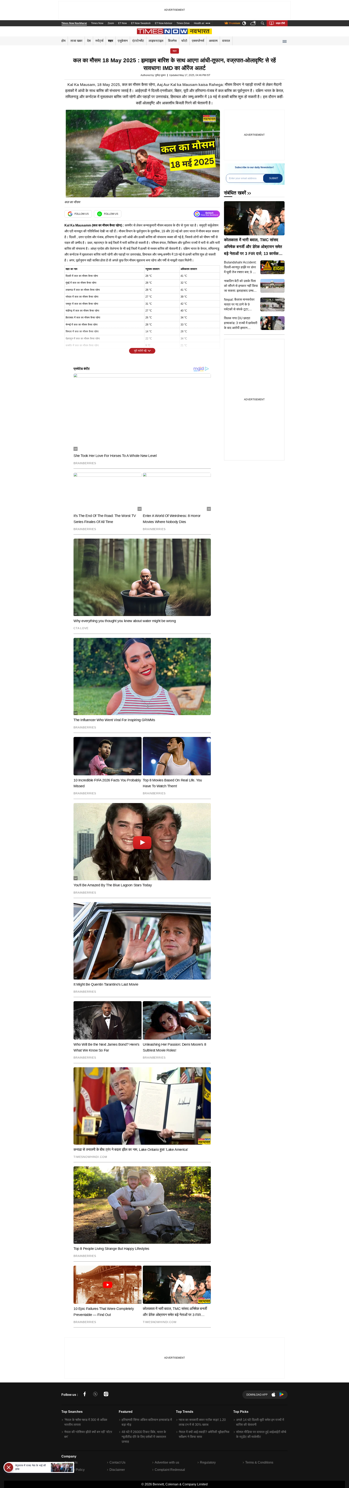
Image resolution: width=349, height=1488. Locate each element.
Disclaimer (117, 1469)
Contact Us (117, 1462)
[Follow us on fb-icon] (85, 1395)
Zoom (111, 23)
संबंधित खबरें (235, 193)
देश (89, 40)
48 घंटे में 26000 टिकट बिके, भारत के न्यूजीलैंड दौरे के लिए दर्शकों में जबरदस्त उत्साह (144, 1436)
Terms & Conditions (259, 1462)
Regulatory (208, 1462)
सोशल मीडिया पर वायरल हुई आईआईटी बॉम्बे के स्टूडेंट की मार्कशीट (261, 1434)
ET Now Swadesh (141, 23)
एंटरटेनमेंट (138, 40)
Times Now (97, 23)
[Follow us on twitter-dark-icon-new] (95, 1395)
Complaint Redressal (170, 1469)
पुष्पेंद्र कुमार (160, 75)
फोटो (184, 40)
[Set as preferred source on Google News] (207, 214)
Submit (273, 178)
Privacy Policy (74, 1469)
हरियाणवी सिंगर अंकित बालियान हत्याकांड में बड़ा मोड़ (147, 1422)
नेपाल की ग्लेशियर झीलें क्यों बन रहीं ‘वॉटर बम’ (88, 1434)
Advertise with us (167, 1462)
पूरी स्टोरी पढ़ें (140, 350)
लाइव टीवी (280, 23)
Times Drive (183, 23)
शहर (110, 40)
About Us (71, 1462)
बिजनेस (172, 40)
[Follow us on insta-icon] (106, 1395)
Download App (257, 1394)
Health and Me (202, 23)
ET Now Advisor (163, 23)
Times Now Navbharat (74, 23)
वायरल (226, 40)
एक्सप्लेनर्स (198, 40)
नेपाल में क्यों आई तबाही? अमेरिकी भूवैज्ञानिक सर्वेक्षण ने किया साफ (204, 1434)
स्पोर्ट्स (99, 40)
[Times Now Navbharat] (174, 31)
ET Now (122, 23)
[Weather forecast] (253, 23)
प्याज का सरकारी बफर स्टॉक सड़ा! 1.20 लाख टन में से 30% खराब (202, 1422)
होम (63, 40)
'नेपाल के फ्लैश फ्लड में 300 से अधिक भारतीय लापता (85, 1422)
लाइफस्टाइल (156, 40)
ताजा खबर (76, 40)
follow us (82, 213)
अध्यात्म (213, 40)
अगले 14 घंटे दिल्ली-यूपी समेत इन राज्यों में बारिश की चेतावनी (260, 1422)
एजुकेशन (123, 40)
